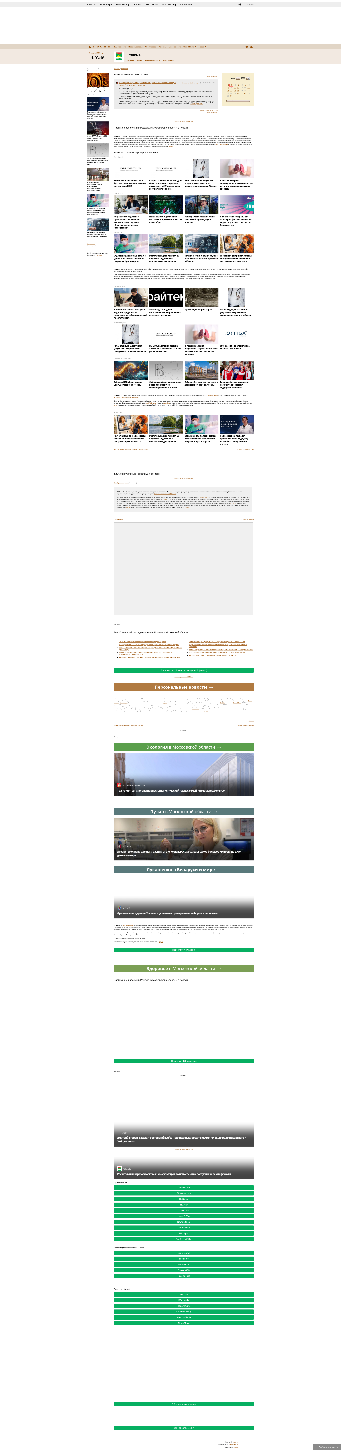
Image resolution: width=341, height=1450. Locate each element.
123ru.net (249, 4)
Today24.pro (184, 1306)
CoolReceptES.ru (184, 1239)
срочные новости (222, 144)
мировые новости (134, 397)
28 (245, 93)
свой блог (166, 403)
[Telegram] (246, 46)
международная (128, 925)
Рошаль (117, 69)
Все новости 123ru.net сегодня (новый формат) (184, 670)
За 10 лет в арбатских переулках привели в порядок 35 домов (142, 642)
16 (228, 90)
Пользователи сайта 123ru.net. (165, 494)
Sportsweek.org (169, 4)
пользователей (213, 395)
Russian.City (184, 1270)
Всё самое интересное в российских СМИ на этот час (131, 449)
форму (166, 499)
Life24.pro (118, 193)
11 (235, 88)
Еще (202, 47)
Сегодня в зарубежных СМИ (245, 449)
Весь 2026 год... (212, 76)
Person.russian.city (122, 358)
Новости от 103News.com (183, 1061)
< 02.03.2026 (204, 110)
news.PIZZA (184, 1216)
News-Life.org (183, 1222)
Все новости (175, 47)
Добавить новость (152, 60)
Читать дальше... (196, 104)
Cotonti (236, 1447)
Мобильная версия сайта (246, 725)
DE (105, 47)
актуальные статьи (120, 397)
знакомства (195, 709)
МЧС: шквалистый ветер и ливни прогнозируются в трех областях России (217, 653)
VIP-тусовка (150, 47)
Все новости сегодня (184, 1428)
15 (248, 88)
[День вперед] (244, 101)
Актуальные (91, 244)
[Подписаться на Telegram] (240, 4)
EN (94, 47)
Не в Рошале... (168, 60)
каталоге (233, 503)
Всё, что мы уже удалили (184, 1404)
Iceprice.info (186, 4)
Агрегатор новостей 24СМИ (183, 121)
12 (238, 88)
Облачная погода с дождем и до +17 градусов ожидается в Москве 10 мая (217, 642)
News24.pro (119, 286)
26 (238, 93)
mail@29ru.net (151, 403)
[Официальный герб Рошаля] (119, 56)
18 (235, 90)
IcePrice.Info (184, 1228)
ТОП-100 (222, 703)
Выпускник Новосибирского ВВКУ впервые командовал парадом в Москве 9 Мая (149, 657)
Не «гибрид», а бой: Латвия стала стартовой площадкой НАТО (212, 655)
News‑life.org (122, 4)
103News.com (184, 1193)
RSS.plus (183, 1199)
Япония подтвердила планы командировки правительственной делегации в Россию (221, 650)
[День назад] (232, 101)
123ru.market (151, 4)
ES (109, 47)
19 (238, 90)
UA (101, 47)
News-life (118, 232)
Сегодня (130, 60)
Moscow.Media (184, 1317)
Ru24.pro (91, 4)
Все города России (247, 519)
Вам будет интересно (121, 483)
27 (242, 93)
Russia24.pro (119, 322)
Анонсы (162, 47)
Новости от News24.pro (183, 950)
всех (115, 405)
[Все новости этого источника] (200, 83)
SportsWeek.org (183, 1312)
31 (231, 96)
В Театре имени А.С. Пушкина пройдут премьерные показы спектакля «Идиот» (149, 645)
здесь (171, 146)
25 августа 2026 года (96, 53)
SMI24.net (184, 1210)
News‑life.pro (106, 4)
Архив (139, 60)
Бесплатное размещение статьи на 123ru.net (128, 725)
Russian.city (119, 157)
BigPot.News (184, 1253)
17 (231, 90)
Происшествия (135, 47)
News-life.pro (184, 1264)
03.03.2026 (124, 69)
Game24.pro (184, 1187)
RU (98, 47)
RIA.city (184, 1205)
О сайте (251, 721)
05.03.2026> (214, 110)
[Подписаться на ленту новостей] (251, 46)
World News (188, 47)
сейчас (99, 255)
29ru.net (136, 4)
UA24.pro (183, 1233)
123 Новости (120, 47)
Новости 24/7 (118, 519)
